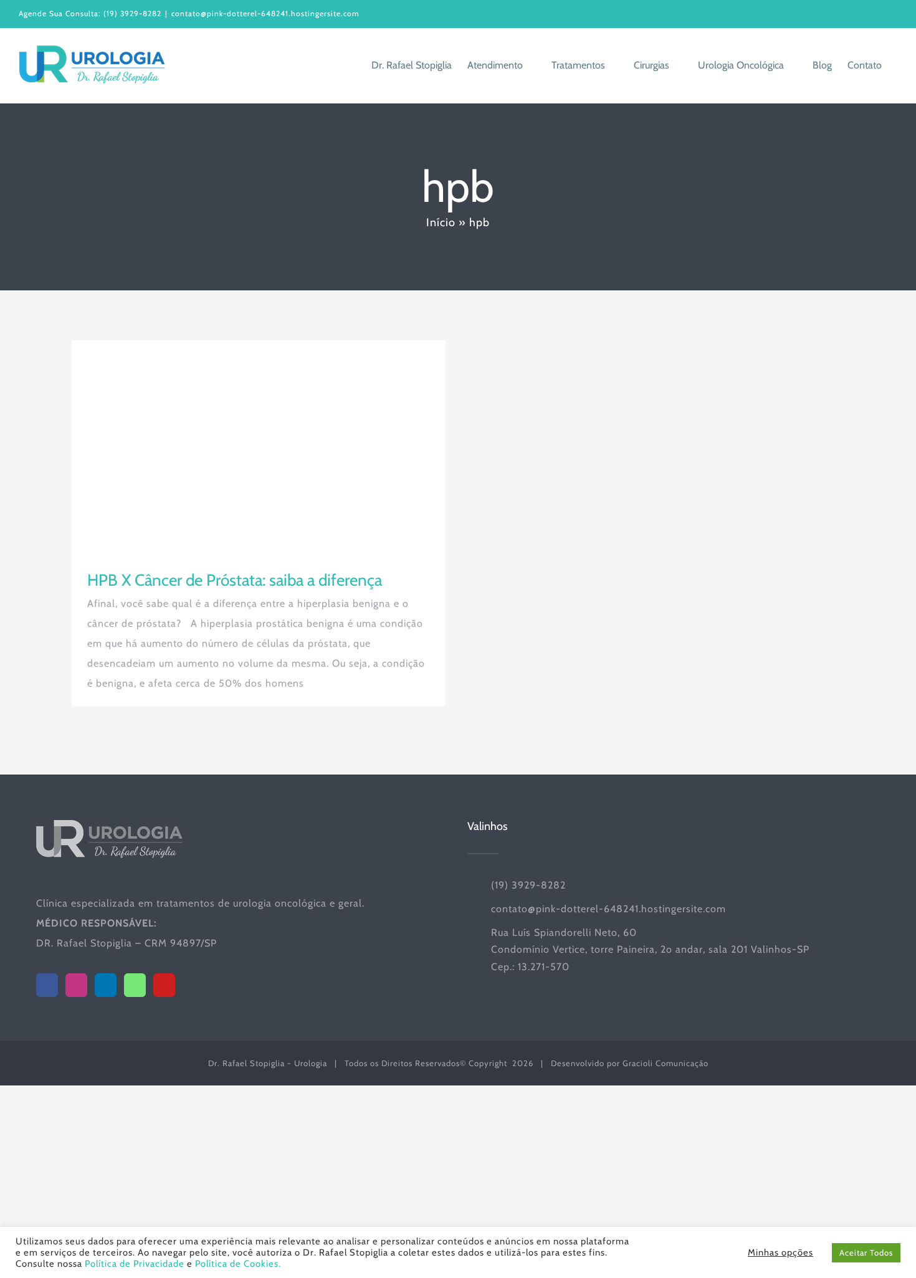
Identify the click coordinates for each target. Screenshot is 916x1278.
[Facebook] (47, 985)
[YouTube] (164, 985)
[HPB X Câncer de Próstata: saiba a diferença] (259, 445)
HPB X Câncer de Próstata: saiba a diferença (234, 580)
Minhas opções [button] (780, 1252)
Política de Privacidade (134, 1263)
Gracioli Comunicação (665, 1063)
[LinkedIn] (106, 985)
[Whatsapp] (135, 985)
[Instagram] (76, 985)
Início (441, 222)
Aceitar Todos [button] (866, 1252)
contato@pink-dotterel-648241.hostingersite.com (265, 13)
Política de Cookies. (238, 1263)
